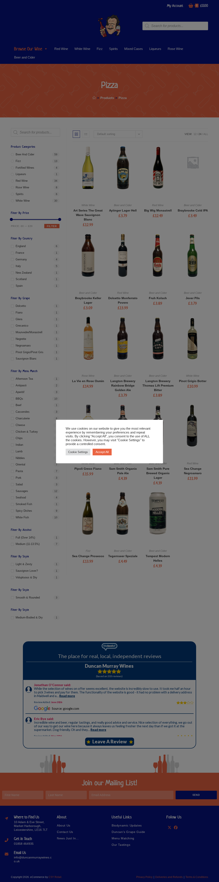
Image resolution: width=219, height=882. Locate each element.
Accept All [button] (102, 452)
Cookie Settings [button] (78, 452)
